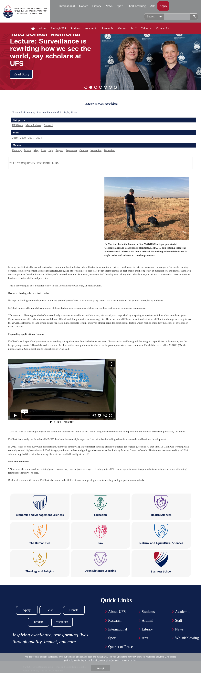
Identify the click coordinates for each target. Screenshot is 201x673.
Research (107, 28)
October (83, 150)
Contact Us (163, 28)
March (27, 150)
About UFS (117, 612)
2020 (23, 137)
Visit (50, 610)
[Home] (33, 28)
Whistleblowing (187, 638)
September (71, 150)
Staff (133, 28)
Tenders (38, 621)
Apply (163, 5)
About (43, 28)
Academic (91, 28)
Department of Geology (70, 285)
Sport (120, 5)
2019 (15, 137)
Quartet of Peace (120, 647)
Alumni (121, 28)
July (50, 150)
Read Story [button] (21, 74)
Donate (83, 5)
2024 (39, 137)
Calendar (146, 28)
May (36, 150)
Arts (152, 5)
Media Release (33, 125)
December (109, 150)
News (109, 5)
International (67, 5)
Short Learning (137, 5)
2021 (31, 137)
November (95, 150)
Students (75, 28)
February (17, 150)
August (59, 150)
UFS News (17, 125)
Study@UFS (58, 28)
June (43, 150)
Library (96, 5)
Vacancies (62, 621)
